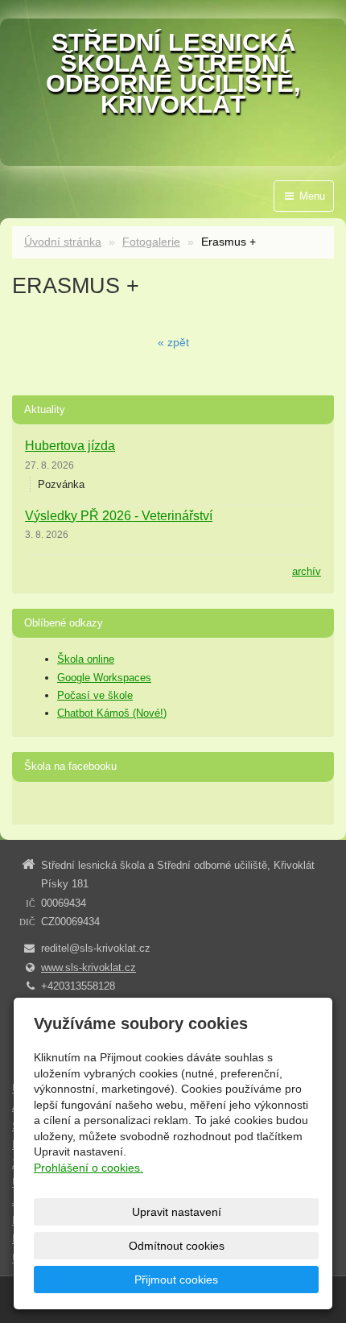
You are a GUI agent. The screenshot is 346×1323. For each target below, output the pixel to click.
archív (306, 571)
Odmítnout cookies (176, 1245)
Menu (310, 196)
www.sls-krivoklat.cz (88, 967)
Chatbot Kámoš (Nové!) (112, 713)
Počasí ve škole (95, 695)
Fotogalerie (151, 242)
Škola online (85, 659)
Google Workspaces (104, 678)
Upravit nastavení (176, 1211)
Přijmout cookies (176, 1279)
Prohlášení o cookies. (88, 1167)
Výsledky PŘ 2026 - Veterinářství (118, 516)
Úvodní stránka (62, 242)
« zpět (173, 342)
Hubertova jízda (70, 446)
